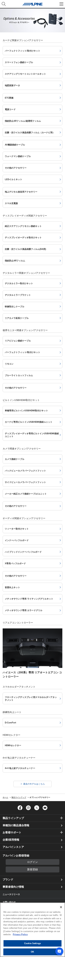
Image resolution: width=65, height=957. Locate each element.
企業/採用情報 (11, 839)
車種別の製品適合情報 (16, 825)
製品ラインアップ (13, 818)
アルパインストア (13, 847)
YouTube (45, 807)
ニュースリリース (11, 894)
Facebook (20, 807)
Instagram (28, 807)
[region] (32, 930)
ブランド (8, 879)
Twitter (36, 807)
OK (32, 952)
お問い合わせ (9, 902)
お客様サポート (12, 832)
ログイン (32, 862)
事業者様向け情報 (13, 886)
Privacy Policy (20, 934)
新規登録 (32, 869)
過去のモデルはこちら (34, 784)
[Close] (61, 907)
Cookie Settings (32, 943)
